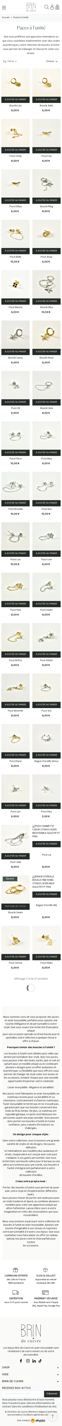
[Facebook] (21, 1361)
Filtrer (11, 62)
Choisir (52, 62)
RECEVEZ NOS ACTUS (16, 1388)
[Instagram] (28, 1361)
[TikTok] (40, 1361)
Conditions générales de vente (39, 1415)
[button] (47, 7)
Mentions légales (37, 1412)
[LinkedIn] (34, 1361)
